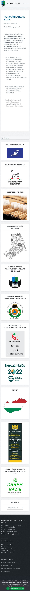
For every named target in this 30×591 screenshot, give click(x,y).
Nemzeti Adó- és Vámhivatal (10, 568)
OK (8, 588)
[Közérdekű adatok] (15, 207)
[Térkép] (15, 405)
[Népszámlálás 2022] (15, 373)
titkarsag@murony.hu (14, 534)
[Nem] (28, 586)
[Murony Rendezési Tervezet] (15, 246)
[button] (26, 3)
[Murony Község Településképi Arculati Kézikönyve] (15, 282)
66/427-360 (11, 528)
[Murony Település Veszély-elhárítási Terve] (15, 310)
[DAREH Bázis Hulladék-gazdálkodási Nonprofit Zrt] (15, 486)
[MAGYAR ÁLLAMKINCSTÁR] (15, 443)
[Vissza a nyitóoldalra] (10, 3)
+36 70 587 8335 (11, 532)
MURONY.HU (24, 580)
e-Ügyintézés (5, 571)
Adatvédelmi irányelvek (17, 588)
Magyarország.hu (7, 565)
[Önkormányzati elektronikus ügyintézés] (15, 344)
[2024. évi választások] (15, 153)
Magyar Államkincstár (8, 562)
